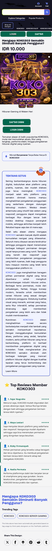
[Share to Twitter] (7, 542)
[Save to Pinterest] (30, 542)
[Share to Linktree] (23, 542)
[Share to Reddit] (38, 542)
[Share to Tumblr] (46, 542)
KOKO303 (41, 191)
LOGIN (13, 34)
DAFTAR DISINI (16, 122)
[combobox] (23, 12)
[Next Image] (50, 79)
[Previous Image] (2, 79)
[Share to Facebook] (15, 542)
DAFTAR (39, 34)
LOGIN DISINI (16, 130)
